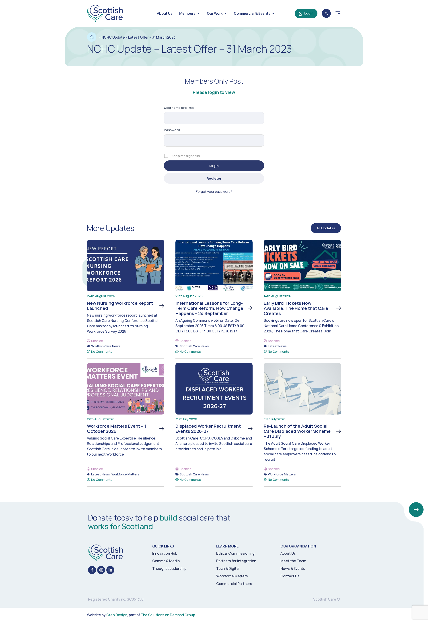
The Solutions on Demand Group (168, 614)
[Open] (337, 13)
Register (214, 178)
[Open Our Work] (225, 13)
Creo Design (116, 614)
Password (172, 130)
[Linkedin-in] (110, 570)
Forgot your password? (214, 191)
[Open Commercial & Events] (273, 13)
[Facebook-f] (92, 570)
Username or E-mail (179, 107)
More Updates (110, 228)
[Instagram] (101, 570)
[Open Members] (198, 13)
